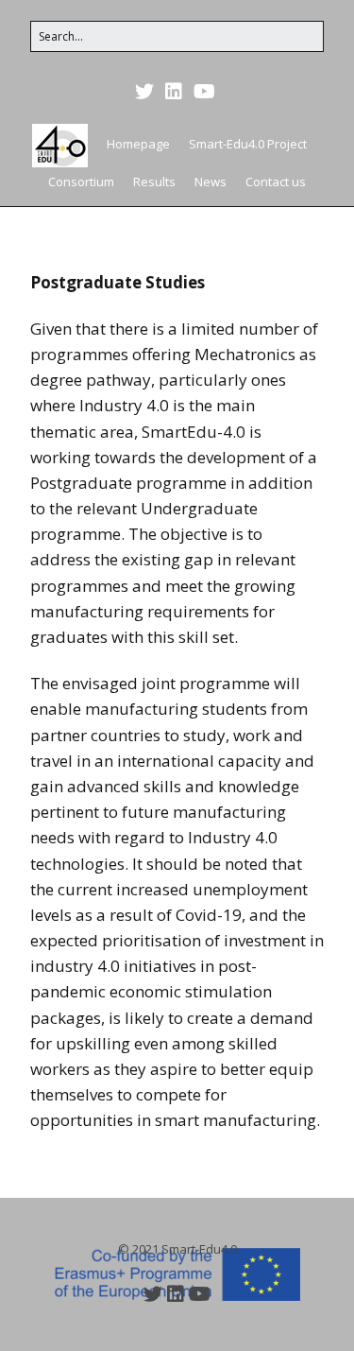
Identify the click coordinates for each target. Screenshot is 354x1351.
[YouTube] (204, 92)
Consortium (81, 181)
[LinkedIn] (173, 92)
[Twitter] (146, 92)
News (210, 181)
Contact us (275, 181)
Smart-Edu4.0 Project (248, 143)
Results (154, 181)
